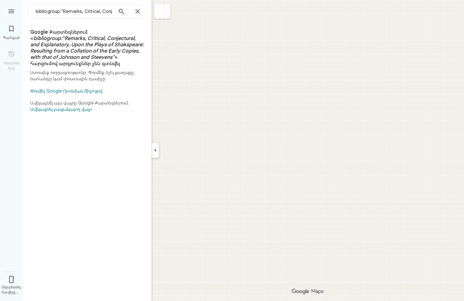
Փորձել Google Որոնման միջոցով (66, 91)
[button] (159, 11)
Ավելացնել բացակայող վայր (61, 109)
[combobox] (74, 11)
